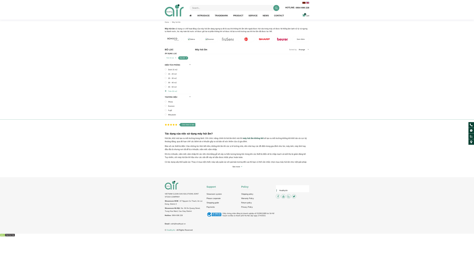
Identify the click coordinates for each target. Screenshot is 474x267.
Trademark (221, 15)
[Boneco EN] (173, 39)
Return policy (246, 203)
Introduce (203, 15)
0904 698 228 (297, 8)
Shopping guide (213, 203)
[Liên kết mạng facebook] (471, 130)
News (266, 15)
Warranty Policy (247, 198)
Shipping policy (247, 194)
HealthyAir (283, 190)
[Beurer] (282, 39)
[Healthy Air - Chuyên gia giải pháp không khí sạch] (174, 10)
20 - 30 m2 (172, 78)
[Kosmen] (209, 39)
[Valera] (191, 39)
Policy (244, 186)
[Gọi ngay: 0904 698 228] (471, 124)
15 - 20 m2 (172, 74)
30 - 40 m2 (172, 83)
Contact (279, 15)
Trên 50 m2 (170, 58)
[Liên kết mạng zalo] (471, 136)
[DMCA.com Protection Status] (7, 236)
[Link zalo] (288, 196)
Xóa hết (182, 58)
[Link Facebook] (278, 196)
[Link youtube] (283, 196)
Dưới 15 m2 (172, 70)
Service (252, 15)
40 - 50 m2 (172, 87)
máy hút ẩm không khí (253, 138)
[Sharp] (264, 39)
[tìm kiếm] (276, 8)
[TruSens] (228, 39)
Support (211, 186)
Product (238, 15)
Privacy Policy (247, 207)
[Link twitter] (294, 196)
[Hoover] (246, 39)
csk (171, 224)
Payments (211, 207)
